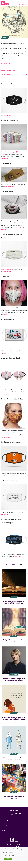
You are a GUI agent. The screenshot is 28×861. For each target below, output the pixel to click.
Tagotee (3, 229)
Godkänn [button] (8, 858)
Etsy (5, 314)
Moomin (6, 394)
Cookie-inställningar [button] (9, 855)
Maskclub (6, 437)
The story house (9, 186)
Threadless (17, 556)
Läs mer (11, 852)
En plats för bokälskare (21, 4)
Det (20, 227)
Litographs (4, 158)
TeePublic (10, 475)
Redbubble (7, 115)
